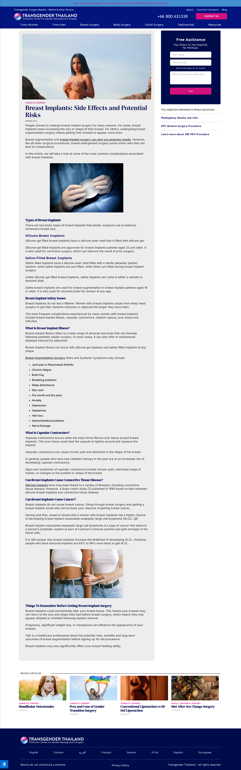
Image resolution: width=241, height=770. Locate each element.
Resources (214, 24)
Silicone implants (36, 485)
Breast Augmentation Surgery (45, 358)
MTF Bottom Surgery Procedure (181, 126)
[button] (29, 24)
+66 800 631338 (172, 16)
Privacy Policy (120, 765)
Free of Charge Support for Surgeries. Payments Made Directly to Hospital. (120, 3)
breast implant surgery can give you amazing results (95, 139)
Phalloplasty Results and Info (179, 117)
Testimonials (186, 24)
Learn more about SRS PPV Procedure (185, 134)
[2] (136, 518)
